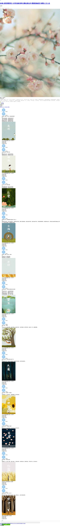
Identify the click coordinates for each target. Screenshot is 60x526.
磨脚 (2, 515)
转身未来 (3, 481)
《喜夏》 (6, 325)
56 (4, 143)
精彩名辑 (11, 523)
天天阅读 (7, 523)
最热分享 (1, 523)
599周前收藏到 (5, 515)
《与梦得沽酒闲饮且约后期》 (11, 289)
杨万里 (3, 359)
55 (4, 211)
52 (4, 316)
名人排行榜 (17, 523)
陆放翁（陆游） (4, 116)
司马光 (3, 184)
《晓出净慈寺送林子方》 (10, 359)
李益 (2, 392)
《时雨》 (10, 254)
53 (4, 484)
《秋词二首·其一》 (9, 493)
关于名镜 (23, 523)
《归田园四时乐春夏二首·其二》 (11, 219)
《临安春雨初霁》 (12, 116)
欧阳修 (3, 219)
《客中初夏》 (8, 184)
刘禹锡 (3, 493)
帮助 (3, 524)
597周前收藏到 (5, 208)
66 (4, 176)
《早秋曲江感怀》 (9, 426)
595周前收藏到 (5, 140)
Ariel (2, 140)
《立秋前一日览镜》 (8, 392)
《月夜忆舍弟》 (7, 459)
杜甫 (2, 459)
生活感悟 (11, 481)
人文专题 (4, 523)
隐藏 (3, 525)
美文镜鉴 (20, 523)
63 (4, 350)
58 (4, 384)
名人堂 (14, 523)
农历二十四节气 (11, 140)
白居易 (3, 289)
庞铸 (2, 325)
